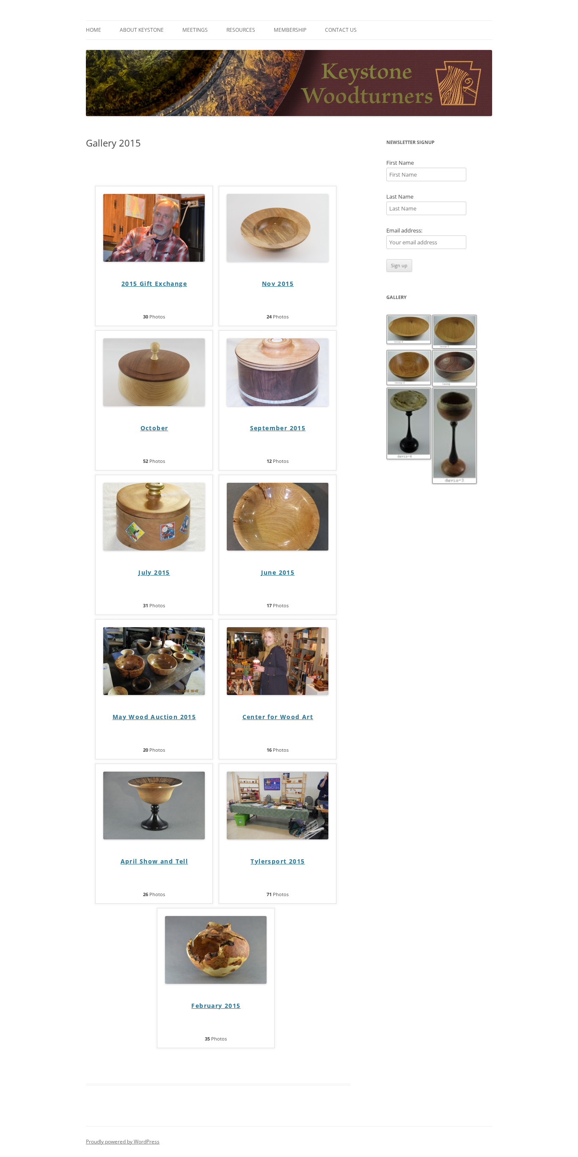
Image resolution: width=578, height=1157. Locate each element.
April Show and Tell (154, 861)
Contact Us (341, 29)
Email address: (404, 230)
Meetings (195, 29)
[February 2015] (216, 981)
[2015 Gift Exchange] (154, 259)
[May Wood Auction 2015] (154, 693)
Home (93, 29)
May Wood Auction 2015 (154, 717)
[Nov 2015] (277, 259)
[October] (154, 404)
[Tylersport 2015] (277, 837)
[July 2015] (154, 548)
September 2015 (278, 428)
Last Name (399, 196)
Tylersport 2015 (277, 861)
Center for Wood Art (278, 717)
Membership (290, 29)
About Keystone (142, 29)
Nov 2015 (278, 284)
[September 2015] (277, 404)
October (154, 428)
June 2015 (278, 572)
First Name (400, 162)
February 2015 (215, 1006)
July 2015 (154, 572)
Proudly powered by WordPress (123, 1141)
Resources (240, 29)
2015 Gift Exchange (154, 284)
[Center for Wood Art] (277, 693)
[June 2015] (277, 548)
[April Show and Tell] (154, 837)
